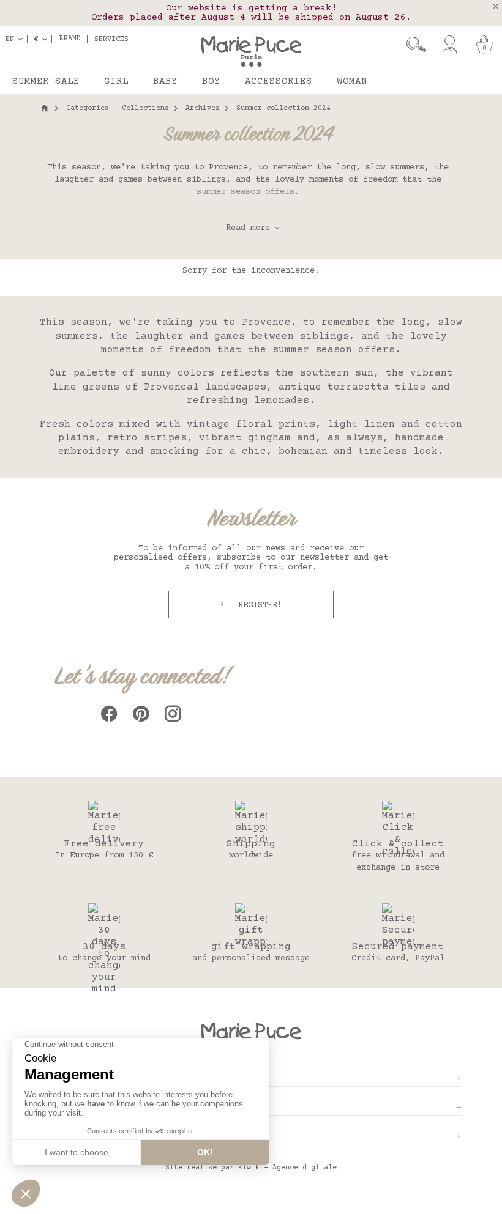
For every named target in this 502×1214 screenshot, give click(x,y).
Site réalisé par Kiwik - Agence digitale (251, 1168)
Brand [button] (70, 39)
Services (111, 39)
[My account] (449, 44)
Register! (257, 605)
